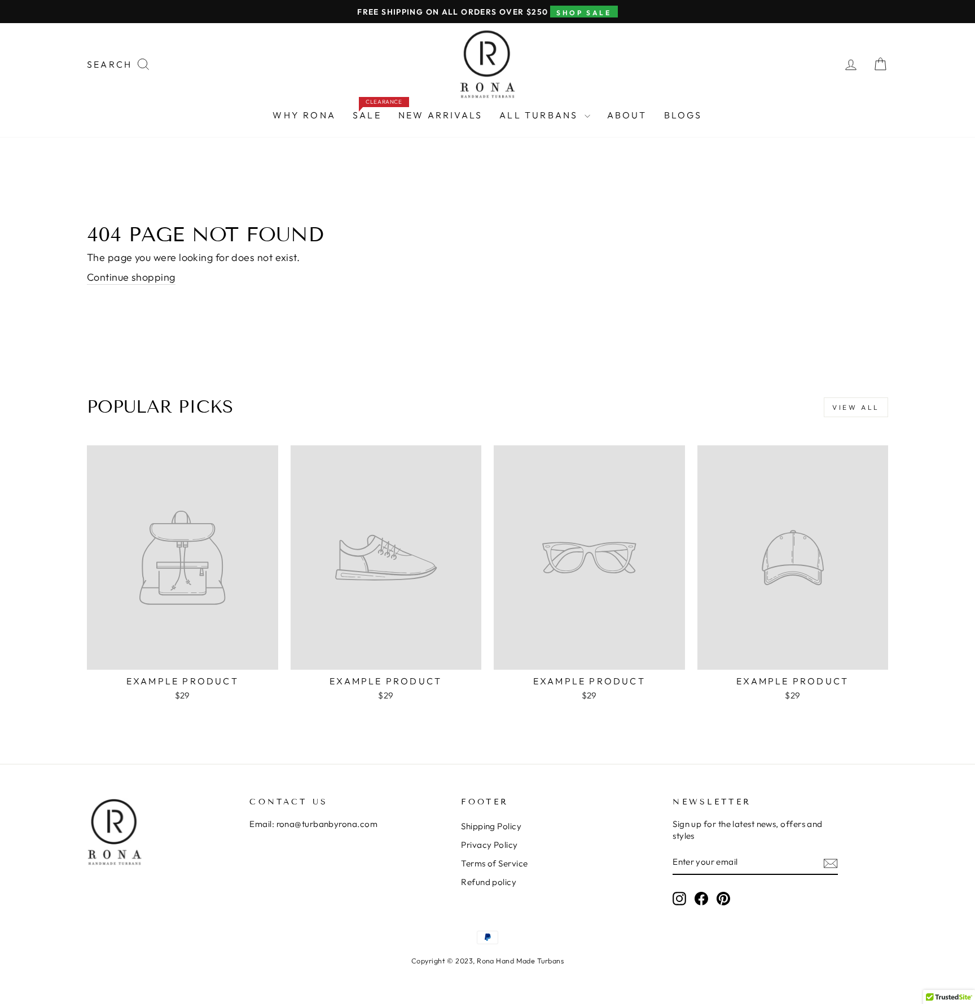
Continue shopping (131, 277)
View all (856, 407)
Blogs (683, 115)
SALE (371, 112)
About (627, 115)
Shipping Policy (491, 826)
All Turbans (540, 115)
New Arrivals (440, 115)
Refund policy (488, 882)
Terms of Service (494, 863)
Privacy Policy (489, 844)
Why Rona (304, 115)
